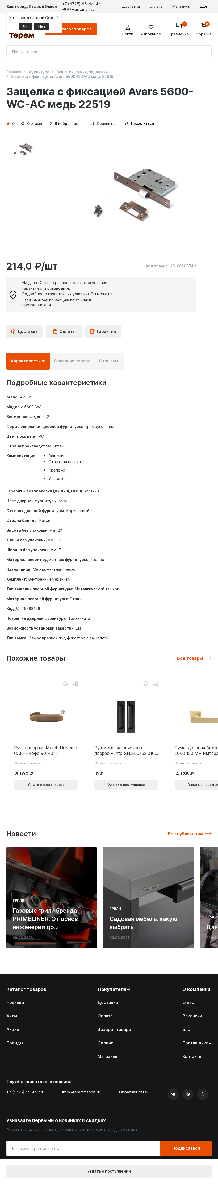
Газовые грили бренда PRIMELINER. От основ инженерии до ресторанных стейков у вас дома (47, 927)
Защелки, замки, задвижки (82, 72)
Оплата (156, 6)
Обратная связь (134, 1092)
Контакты (192, 1056)
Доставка (131, 6)
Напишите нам (83, 9)
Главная (13, 72)
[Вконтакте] (173, 1094)
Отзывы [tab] (109, 361)
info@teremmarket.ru (81, 1092)
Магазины (181, 6)
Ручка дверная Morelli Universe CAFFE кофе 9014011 (45, 750)
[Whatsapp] (202, 1094)
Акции (12, 1029)
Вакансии (192, 1016)
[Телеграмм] (188, 1094)
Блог (187, 1029)
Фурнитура (39, 72)
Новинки (15, 1002)
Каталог (74, 29)
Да (25, 26)
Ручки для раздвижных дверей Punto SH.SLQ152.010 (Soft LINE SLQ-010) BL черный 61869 (124, 750)
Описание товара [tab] (72, 361)
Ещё (204, 6)
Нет (41, 26)
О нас (188, 1002)
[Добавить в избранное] (65, 683)
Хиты (11, 1016)
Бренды (14, 1043)
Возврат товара (114, 1029)
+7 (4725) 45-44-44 (81, 4)
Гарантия (106, 331)
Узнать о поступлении (109, 1171)
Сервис (105, 1043)
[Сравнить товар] (75, 683)
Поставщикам (197, 1043)
